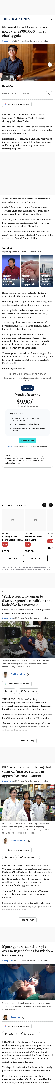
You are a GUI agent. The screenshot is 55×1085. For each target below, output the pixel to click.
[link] (16, 19)
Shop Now (13, 558)
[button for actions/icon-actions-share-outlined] (49, 93)
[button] (46, 19)
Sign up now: (7, 41)
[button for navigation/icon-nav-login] (46, 19)
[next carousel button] (49, 64)
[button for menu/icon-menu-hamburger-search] (51, 19)
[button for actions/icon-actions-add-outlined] (28, 674)
